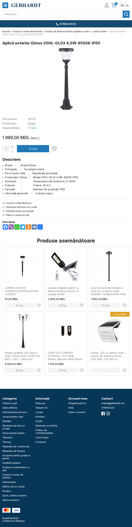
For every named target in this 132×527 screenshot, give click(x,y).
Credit (38, 421)
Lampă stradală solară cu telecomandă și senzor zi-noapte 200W (63, 291)
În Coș (33, 148)
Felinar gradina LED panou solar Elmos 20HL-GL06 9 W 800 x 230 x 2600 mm (22, 356)
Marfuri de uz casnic (13, 486)
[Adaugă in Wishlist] (54, 148)
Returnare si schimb (46, 425)
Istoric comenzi (76, 412)
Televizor (7, 437)
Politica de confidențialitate (44, 432)
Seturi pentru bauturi (13, 433)
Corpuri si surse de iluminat (12, 476)
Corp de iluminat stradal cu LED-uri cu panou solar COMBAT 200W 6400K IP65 (108, 291)
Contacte (40, 441)
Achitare (40, 416)
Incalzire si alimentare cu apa (15, 469)
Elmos (31, 123)
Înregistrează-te (77, 403)
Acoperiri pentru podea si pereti (16, 457)
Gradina (6, 491)
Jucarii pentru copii (12, 416)
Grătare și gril (9, 403)
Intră (70, 407)
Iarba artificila (9, 407)
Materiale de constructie (15, 446)
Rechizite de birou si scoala (13, 427)
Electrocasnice (10, 500)
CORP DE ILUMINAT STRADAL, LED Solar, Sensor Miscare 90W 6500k (65, 356)
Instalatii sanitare (11, 462)
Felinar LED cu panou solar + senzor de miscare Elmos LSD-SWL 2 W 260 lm (109, 356)
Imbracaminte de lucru (14, 412)
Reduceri (40, 403)
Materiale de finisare (13, 450)
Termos (6, 441)
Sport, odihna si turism (14, 495)
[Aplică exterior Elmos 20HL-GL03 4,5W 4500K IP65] (66, 79)
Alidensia (20, 520)
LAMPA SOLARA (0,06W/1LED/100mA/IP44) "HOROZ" (21, 291)
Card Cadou (42, 437)
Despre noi (41, 407)
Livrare (39, 412)
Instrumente (9, 482)
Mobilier (6, 421)
